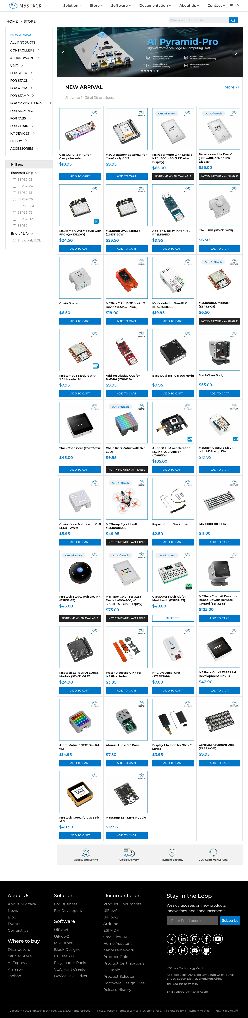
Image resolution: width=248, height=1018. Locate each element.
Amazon (15, 969)
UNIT (14, 65)
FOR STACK (19, 80)
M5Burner (63, 943)
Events (14, 924)
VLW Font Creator (70, 969)
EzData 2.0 (64, 956)
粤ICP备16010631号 (227, 1010)
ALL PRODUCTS (22, 42)
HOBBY (16, 141)
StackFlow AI (115, 937)
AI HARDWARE (22, 58)
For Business (65, 904)
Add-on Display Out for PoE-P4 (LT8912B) (123, 377)
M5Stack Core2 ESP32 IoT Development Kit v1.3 (217, 674)
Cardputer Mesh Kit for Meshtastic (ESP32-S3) (169, 598)
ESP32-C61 (25, 206)
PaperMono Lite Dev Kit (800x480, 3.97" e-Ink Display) (216, 157)
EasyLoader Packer (71, 962)
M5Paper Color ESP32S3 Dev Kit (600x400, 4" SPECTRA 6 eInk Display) (124, 600)
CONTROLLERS (22, 50)
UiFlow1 (61, 930)
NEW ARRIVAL (21, 35)
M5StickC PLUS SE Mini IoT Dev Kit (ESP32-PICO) (125, 305)
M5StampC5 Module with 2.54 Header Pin (77, 377)
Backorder (173, 618)
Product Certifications (123, 963)
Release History (117, 989)
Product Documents (122, 904)
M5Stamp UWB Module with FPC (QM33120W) (80, 232)
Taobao (14, 976)
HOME (12, 21)
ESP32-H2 (25, 219)
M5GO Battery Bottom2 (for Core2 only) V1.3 (126, 156)
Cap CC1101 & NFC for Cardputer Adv (75, 156)
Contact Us (18, 930)
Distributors (19, 949)
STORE (30, 21)
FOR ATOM (18, 88)
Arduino (110, 924)
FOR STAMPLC (21, 111)
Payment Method (199, 1010)
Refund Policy (175, 1010)
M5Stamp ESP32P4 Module (126, 817)
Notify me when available (173, 176)
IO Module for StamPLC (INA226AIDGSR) (169, 305)
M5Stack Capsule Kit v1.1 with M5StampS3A (217, 449)
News (13, 910)
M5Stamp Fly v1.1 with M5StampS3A (122, 526)
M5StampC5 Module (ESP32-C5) (214, 304)
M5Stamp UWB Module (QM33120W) (123, 232)
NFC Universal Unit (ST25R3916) (166, 674)
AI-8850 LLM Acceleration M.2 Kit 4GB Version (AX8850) (171, 451)
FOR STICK (18, 73)
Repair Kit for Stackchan (170, 524)
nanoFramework (118, 950)
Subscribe (230, 920)
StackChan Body (211, 375)
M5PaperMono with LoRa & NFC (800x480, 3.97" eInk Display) (172, 158)
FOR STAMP (19, 96)
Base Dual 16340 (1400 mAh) (173, 375)
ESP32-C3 (25, 212)
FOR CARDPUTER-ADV (28, 103)
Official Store (20, 956)
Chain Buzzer (69, 303)
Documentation (153, 5)
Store (95, 5)
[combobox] (199, 20)
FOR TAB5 (18, 118)
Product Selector (119, 976)
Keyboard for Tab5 (212, 524)
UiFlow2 (61, 936)
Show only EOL (29, 240)
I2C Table (111, 970)
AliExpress (17, 962)
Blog (12, 917)
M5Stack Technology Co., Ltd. (50, 1010)
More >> (232, 87)
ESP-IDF (111, 930)
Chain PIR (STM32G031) (216, 230)
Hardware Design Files (124, 983)
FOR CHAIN (19, 126)
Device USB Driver (71, 976)
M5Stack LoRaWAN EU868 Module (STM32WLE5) (79, 674)
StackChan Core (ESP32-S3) (79, 448)
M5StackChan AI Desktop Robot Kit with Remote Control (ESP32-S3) (218, 599)
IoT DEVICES (20, 133)
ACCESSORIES (21, 148)
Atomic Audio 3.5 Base (122, 745)
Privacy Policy (106, 1010)
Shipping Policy (152, 1010)
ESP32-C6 (25, 199)
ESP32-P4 (25, 186)
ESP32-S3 (24, 193)
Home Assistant (117, 943)
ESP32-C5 (25, 179)
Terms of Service (128, 1010)
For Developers (68, 910)
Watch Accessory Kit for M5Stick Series (123, 674)
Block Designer (68, 949)
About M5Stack (22, 904)
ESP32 (22, 226)
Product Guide (117, 956)
